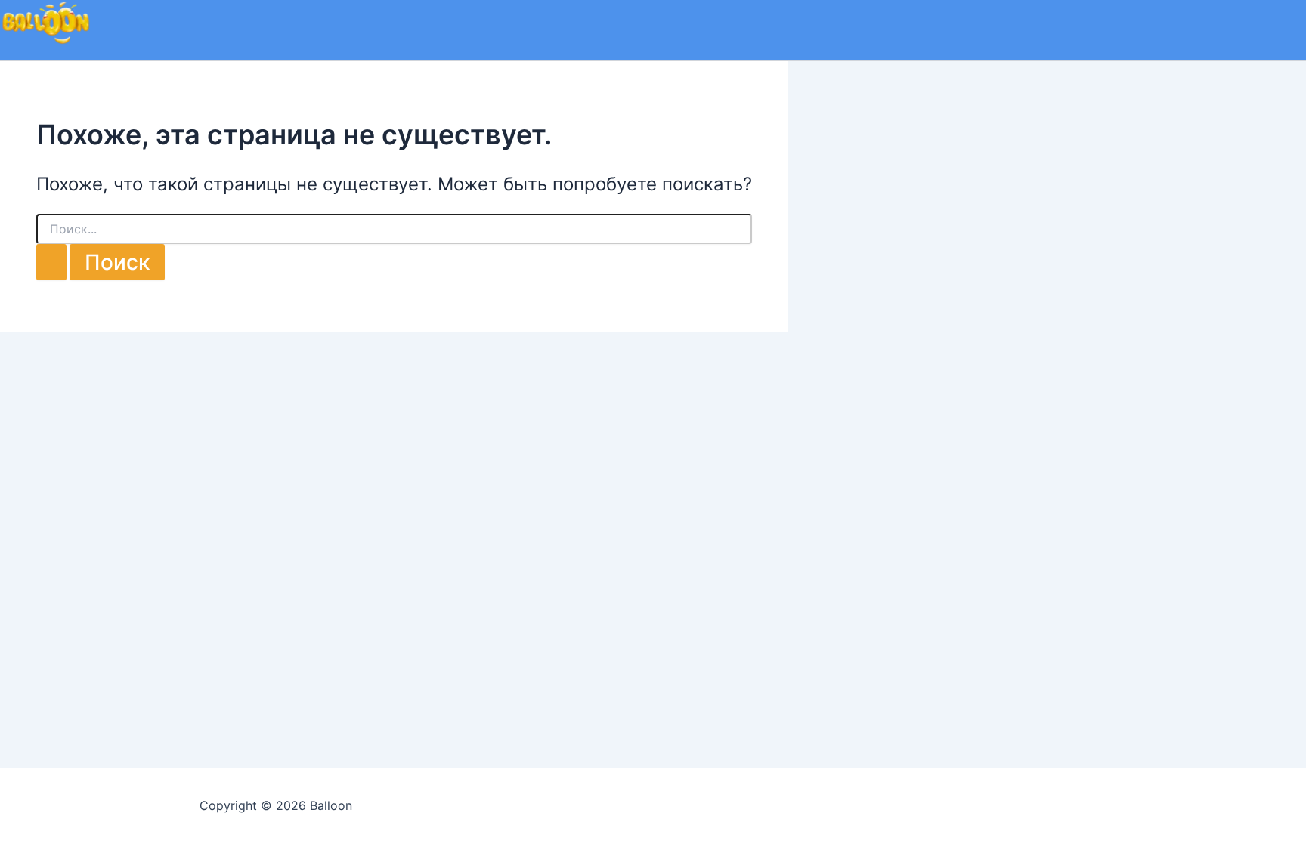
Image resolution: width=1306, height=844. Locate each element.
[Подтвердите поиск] (51, 262)
